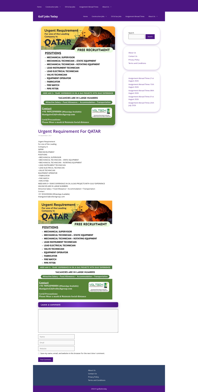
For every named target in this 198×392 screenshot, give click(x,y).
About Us (105, 7)
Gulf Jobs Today (48, 16)
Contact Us (132, 56)
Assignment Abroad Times (88, 7)
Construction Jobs (52, 7)
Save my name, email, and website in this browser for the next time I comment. (72, 353)
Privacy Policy (133, 60)
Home (39, 7)
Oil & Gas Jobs (70, 7)
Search (131, 33)
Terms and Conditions (137, 63)
